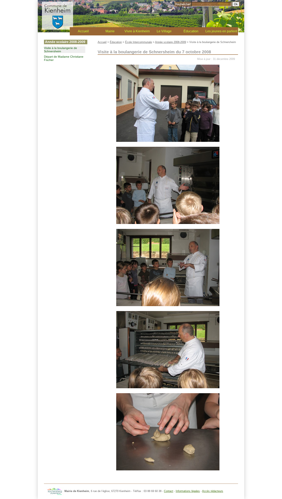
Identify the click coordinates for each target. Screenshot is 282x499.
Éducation (191, 31)
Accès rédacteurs (212, 491)
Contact (168, 491)
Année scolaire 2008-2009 (170, 42)
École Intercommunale (138, 42)
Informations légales (188, 491)
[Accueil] (57, 28)
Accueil (83, 31)
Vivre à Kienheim (137, 31)
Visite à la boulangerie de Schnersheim (60, 49)
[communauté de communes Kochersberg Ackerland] (55, 491)
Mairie (110, 31)
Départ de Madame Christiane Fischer (63, 58)
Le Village (164, 31)
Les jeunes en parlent (221, 31)
